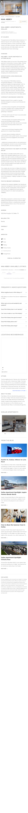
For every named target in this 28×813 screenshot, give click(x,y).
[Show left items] (1, 424)
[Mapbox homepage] (4, 372)
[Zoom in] (3, 368)
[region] (14, 355)
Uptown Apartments (9, 16)
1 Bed (9, 272)
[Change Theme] (1, 1)
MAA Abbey (18, 16)
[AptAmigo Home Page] (6, 1)
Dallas (2, 16)
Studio (4, 272)
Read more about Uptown (19, 390)
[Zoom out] (3, 370)
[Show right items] (27, 424)
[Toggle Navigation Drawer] (26, 1)
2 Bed (14, 272)
